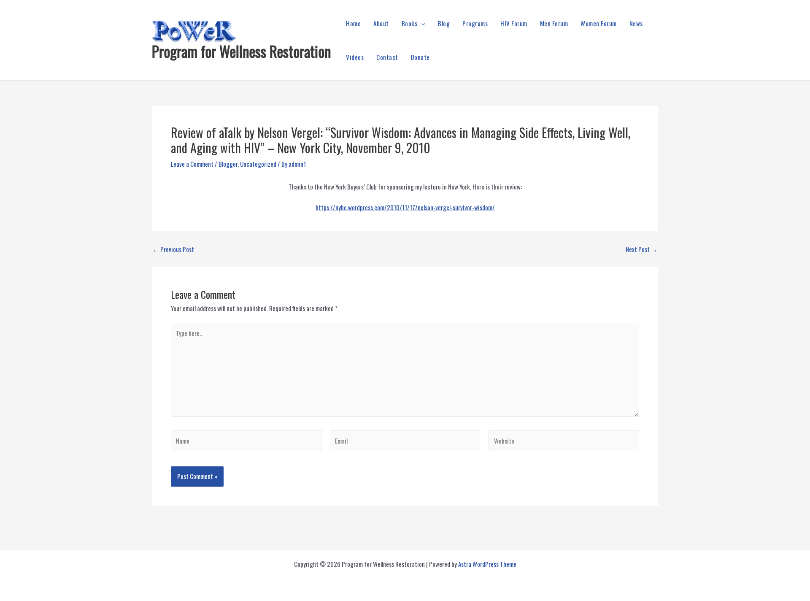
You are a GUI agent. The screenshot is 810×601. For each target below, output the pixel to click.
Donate (420, 57)
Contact (387, 57)
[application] (421, 23)
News (636, 23)
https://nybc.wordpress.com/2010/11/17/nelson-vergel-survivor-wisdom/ (405, 207)
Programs (475, 23)
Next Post (641, 249)
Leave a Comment (192, 163)
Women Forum (598, 23)
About (381, 23)
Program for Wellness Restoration (241, 51)
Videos (355, 57)
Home (353, 23)
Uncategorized (258, 163)
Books (410, 23)
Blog (444, 23)
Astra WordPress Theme (487, 564)
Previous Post (173, 249)
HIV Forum (513, 23)
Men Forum (554, 23)
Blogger (228, 163)
